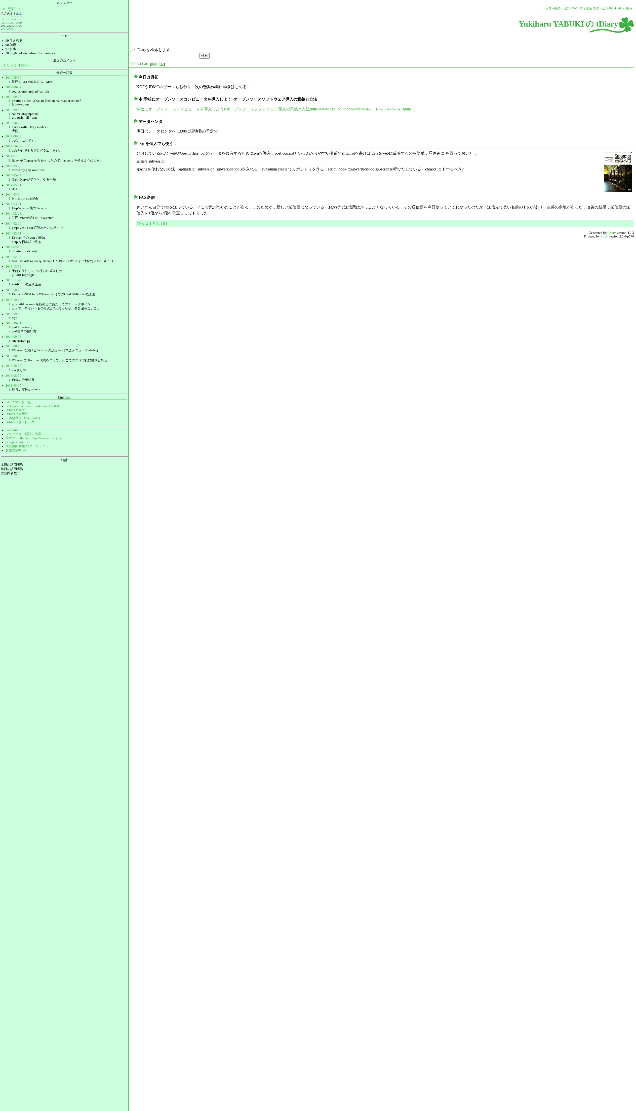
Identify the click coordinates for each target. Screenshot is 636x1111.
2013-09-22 (13, 314)
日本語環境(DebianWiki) (22, 418)
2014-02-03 (13, 257)
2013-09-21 (13, 323)
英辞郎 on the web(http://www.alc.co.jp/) (33, 438)
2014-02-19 (13, 223)
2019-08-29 (13, 123)
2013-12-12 (13, 266)
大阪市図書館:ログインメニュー (28, 446)
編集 (629, 8)
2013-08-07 (13, 366)
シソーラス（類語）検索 (23, 434)
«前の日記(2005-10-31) (568, 8)
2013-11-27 (13, 280)
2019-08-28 (13, 136)
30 (11, 28)
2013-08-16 (13, 356)
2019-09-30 (13, 77)
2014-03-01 (13, 204)
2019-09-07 (13, 87)
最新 (589, 8)
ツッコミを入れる (152, 223)
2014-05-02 (13, 175)
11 (17, 19)
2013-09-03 (13, 336)
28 (5, 28)
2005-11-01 (139, 64)
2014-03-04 (13, 194)
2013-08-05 (13, 385)
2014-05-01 (13, 185)
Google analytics (16, 442)
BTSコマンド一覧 (18, 402)
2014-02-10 (13, 247)
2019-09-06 (13, 97)
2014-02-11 (13, 233)
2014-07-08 (13, 156)
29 (8, 28)
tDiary (611, 233)
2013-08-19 (13, 346)
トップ (547, 8)
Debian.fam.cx (15, 410)
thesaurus (11, 430)
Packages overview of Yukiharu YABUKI (32, 406)
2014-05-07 (13, 166)
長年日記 (157, 64)
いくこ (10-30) (17, 65)
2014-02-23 (13, 213)
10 (14, 19)
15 (8, 22)
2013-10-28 (13, 300)
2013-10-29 (13, 290)
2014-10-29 (13, 146)
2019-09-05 (13, 110)
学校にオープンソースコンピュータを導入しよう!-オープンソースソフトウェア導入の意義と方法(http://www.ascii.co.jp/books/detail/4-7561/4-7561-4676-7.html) (273, 109)
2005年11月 (11, 9)
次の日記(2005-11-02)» (609, 8)
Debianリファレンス (20, 422)
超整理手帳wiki (16, 450)
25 (17, 25)
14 (5, 22)
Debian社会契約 (16, 414)
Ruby (604, 236)
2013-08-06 (13, 375)
